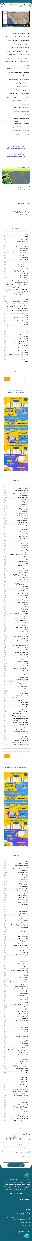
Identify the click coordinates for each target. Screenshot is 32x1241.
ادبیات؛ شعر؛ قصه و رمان (22, 241)
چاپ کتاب (25, 563)
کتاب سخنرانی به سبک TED (21, 652)
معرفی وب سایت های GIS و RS (20, 698)
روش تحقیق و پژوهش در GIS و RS (19, 602)
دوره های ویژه (24, 273)
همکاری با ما (25, 727)
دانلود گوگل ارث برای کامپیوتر (23, 83)
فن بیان (26, 634)
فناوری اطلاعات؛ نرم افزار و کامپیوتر (19, 318)
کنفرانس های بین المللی (22, 661)
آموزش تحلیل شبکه (23, 509)
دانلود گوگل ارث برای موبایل (23, 86)
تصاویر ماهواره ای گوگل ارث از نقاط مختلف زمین (18, 72)
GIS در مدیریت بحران (22, 488)
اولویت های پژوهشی (23, 538)
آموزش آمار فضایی (23, 507)
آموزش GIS (25, 502)
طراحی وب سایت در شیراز (21, 627)
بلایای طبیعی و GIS (23, 545)
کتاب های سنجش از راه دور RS (20, 343)
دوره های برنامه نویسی (22, 266)
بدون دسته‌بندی (24, 248)
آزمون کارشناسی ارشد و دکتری (20, 493)
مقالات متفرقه (24, 702)
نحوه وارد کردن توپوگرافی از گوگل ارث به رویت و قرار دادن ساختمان (22, 122)
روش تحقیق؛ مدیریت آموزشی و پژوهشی (18, 289)
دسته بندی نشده (24, 259)
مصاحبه (26, 689)
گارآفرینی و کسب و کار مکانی (21, 668)
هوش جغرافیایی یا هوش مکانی (20, 731)
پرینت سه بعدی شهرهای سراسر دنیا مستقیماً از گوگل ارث (17, 69)
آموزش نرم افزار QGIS (22, 516)
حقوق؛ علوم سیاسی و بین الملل (20, 253)
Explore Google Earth (20, 37)
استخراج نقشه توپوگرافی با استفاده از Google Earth (17, 58)
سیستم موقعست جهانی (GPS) (20, 620)
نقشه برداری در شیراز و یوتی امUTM (19, 716)
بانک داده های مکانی (23, 541)
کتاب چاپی (25, 324)
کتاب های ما (25, 657)
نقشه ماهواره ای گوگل (16, 130)
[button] (24, 4)
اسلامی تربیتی (24, 244)
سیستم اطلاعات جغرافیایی (21, 618)
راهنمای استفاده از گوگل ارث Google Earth (19, 93)
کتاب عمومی (25, 332)
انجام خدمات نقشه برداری (21, 536)
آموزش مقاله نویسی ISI (22, 513)
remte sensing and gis (21, 491)
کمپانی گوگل (7, 97)
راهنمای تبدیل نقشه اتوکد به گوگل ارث (20, 97)
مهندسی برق (25, 359)
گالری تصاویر (25, 670)
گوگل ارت (19, 100)
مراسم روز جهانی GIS (23, 686)
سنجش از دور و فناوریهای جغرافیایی (19, 310)
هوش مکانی (25, 736)
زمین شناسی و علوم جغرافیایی (20, 301)
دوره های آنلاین (24, 582)
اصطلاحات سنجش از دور (22, 532)
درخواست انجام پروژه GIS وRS (20, 575)
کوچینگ (26, 664)
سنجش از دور (24, 616)
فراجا (26, 315)
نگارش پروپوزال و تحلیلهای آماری (20, 294)
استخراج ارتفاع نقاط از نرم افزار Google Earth (19, 54)
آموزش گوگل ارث (24, 511)
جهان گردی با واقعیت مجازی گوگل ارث (20, 76)
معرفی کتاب (25, 691)
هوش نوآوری (24, 738)
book (26, 234)
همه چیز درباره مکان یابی (22, 729)
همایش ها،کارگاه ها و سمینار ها (20, 722)
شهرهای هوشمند (24, 625)
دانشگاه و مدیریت (23, 255)
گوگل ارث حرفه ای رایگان (23, 107)
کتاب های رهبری (24, 654)
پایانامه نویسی (24, 550)
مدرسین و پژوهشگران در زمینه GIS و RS (18, 682)
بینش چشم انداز (24, 547)
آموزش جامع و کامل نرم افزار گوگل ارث (21, 51)
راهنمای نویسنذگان (23, 598)
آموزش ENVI (25, 500)
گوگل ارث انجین (24, 673)
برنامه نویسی (24, 543)
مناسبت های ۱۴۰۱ (24, 709)
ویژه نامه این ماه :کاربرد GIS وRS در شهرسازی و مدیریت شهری (20, 743)
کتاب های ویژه (24, 345)
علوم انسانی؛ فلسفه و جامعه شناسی (19, 313)
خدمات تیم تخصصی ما (22, 573)
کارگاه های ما (25, 650)
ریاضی (26, 297)
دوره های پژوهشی (23, 269)
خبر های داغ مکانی (23, 570)
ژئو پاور (26, 607)
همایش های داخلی (23, 724)
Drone (26, 237)
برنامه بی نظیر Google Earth (11, 61)
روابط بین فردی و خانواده (21, 282)
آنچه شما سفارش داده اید (22, 525)
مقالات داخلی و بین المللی (21, 700)
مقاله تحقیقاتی (24, 704)
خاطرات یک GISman (23, 566)
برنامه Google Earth (24, 61)
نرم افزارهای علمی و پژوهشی (21, 292)
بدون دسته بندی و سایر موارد (21, 246)
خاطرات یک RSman (23, 568)
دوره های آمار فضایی (23, 264)
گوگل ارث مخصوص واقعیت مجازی (21, 111)
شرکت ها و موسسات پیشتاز (21, 623)
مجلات (26, 327)
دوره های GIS (24, 262)
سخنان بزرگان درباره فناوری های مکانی (18, 613)
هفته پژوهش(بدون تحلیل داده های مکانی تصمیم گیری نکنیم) (20, 719)
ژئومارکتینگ (25, 611)
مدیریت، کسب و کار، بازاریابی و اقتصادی (18, 354)
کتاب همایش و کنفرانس (22, 348)
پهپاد (27, 559)
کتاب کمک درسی (24, 334)
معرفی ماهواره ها (24, 693)
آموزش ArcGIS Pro (23, 497)
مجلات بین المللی (23, 677)
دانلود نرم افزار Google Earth (22, 90)
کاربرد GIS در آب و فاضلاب (21, 643)
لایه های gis (25, 352)
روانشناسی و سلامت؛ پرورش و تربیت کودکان (17, 284)
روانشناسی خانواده (23, 275)
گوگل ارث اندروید (16, 104)
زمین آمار (25, 604)
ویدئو (26, 361)
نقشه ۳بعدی (26, 130)
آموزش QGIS (24, 504)
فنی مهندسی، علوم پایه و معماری (20, 320)
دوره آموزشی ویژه (23, 579)
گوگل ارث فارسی (12, 107)
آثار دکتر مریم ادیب (23, 239)
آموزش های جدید (23, 522)
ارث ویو (8, 51)
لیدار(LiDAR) (25, 675)
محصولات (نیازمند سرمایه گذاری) (20, 679)
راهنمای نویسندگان (23, 595)
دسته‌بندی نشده (24, 577)
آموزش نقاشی (24, 518)
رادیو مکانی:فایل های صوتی (21, 593)
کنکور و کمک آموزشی (23, 350)
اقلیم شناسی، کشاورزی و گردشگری (19, 304)
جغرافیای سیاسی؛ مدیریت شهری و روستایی (17, 306)
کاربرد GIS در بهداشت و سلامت (20, 645)
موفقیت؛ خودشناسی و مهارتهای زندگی (18, 287)
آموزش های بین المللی (22, 520)
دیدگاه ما (25, 588)
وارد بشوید (16, 215)
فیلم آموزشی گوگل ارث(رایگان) (18, 33)
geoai (26, 486)
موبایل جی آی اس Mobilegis (20, 714)
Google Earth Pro (25, 40)
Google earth (9, 37)
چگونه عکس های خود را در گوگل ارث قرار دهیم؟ (18, 79)
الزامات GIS (25, 534)
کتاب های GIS (24, 336)
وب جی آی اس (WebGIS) (23, 189)
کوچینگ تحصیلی (24, 666)
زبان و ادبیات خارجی (23, 299)
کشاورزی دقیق (24, 659)
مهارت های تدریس (23, 711)
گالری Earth (26, 100)
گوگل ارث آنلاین (25, 104)
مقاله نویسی (25, 707)
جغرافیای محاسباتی (23, 561)
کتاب (27, 322)
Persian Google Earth (13, 40)
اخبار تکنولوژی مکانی (23, 527)
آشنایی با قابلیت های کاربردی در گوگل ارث (20, 44)
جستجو (7, 378)
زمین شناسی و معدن (23, 308)
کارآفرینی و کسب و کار (22, 641)
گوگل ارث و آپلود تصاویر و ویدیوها (21, 115)
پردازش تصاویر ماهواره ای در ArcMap (19, 554)
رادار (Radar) (24, 591)
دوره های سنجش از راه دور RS (20, 271)
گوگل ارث (13, 100)
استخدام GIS (25, 529)
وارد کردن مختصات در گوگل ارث (22, 134)
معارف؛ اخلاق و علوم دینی (21, 357)
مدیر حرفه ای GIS (23, 684)
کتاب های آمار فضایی (23, 339)
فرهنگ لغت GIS (24, 632)
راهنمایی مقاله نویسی (22, 600)
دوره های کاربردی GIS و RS (21, 584)
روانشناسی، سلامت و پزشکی (21, 278)
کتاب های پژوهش (23, 341)
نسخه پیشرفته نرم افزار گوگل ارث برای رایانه (19, 127)
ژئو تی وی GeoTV (23, 609)
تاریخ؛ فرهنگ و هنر (23, 250)
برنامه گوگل (26, 65)
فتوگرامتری (25, 629)
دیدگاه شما (25, 586)
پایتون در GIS (24, 552)
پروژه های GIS (24, 557)
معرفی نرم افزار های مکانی (21, 695)
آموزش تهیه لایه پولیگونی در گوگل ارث (20, 47)
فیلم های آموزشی (23, 639)
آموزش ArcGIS (24, 495)
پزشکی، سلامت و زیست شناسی (20, 280)
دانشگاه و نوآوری (23, 257)
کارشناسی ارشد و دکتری (22, 648)
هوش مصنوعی (24, 734)
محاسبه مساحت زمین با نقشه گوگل (21, 118)
